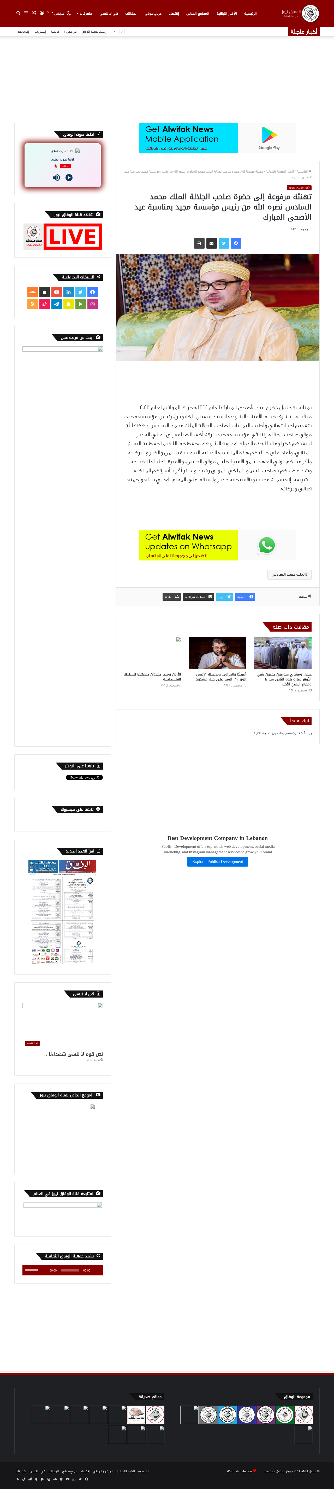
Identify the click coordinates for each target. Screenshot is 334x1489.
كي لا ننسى (109, 13)
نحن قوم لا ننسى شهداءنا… (73, 1054)
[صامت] (43, 1270)
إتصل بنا (40, 31)
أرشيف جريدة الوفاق (94, 31)
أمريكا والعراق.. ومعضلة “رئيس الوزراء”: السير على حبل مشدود (221, 677)
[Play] (69, 177)
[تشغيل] (96, 1270)
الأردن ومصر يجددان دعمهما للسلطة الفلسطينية (152, 677)
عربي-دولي (153, 13)
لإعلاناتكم (23, 31)
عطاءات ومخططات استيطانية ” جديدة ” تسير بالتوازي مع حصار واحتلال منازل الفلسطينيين (218, 32)
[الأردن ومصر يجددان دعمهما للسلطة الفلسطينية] (152, 653)
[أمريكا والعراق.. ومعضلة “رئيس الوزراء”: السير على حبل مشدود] (217, 653)
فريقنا (55, 31)
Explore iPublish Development (217, 862)
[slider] (32, 1269)
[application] (62, 1270)
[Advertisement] (167, 78)
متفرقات (86, 13)
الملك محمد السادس (288, 574)
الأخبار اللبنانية (227, 13)
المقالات (131, 13)
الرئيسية (250, 13)
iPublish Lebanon (239, 1471)
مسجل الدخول (282, 733)
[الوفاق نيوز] (300, 13)
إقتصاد (174, 13)
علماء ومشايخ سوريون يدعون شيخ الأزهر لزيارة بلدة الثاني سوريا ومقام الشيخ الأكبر (284, 679)
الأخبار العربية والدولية (280, 171)
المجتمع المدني (197, 13)
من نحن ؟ (70, 31)
